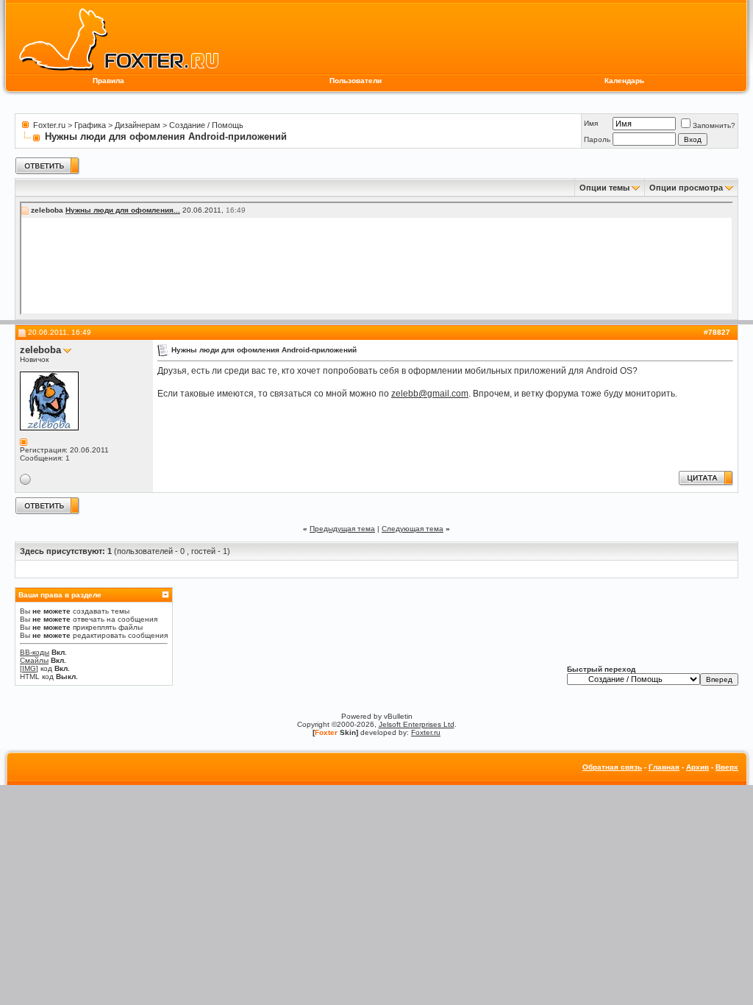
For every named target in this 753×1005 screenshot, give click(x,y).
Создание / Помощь (206, 125)
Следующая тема (412, 529)
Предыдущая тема (342, 529)
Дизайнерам (137, 125)
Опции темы (604, 187)
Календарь (624, 81)
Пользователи (355, 81)
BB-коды (34, 652)
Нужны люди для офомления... (122, 210)
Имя (591, 123)
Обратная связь (612, 767)
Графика (90, 125)
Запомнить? (714, 125)
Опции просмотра (686, 187)
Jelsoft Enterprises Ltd (416, 724)
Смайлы (34, 660)
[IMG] (29, 668)
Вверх (726, 767)
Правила (108, 81)
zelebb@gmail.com (429, 393)
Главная (664, 767)
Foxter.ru (49, 125)
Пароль (597, 139)
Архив (697, 767)
